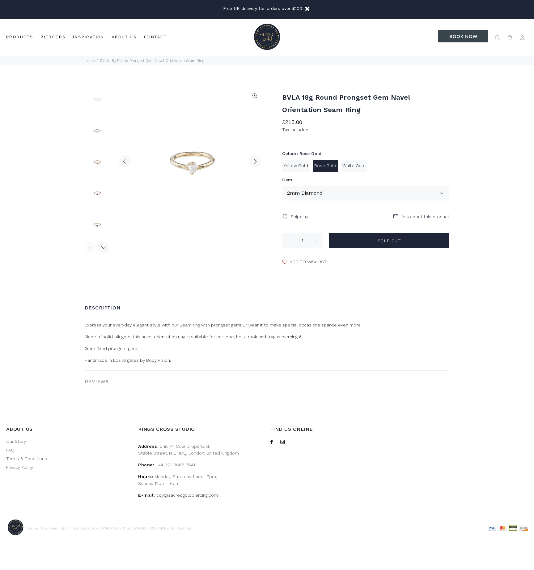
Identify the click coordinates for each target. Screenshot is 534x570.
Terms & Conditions (26, 458)
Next (255, 161)
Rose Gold (325, 165)
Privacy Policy (19, 467)
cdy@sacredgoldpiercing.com (187, 495)
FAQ (10, 449)
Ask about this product (425, 216)
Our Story (16, 441)
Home (90, 60)
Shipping (299, 216)
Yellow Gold (296, 165)
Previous (124, 161)
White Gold (354, 165)
